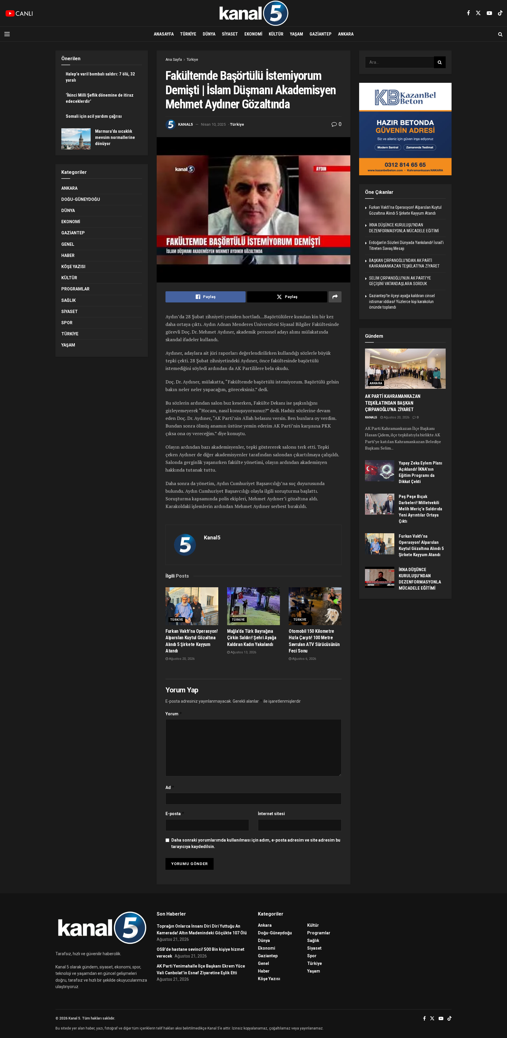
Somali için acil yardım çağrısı (94, 116)
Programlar (75, 289)
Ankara (346, 34)
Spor (66, 322)
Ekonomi (253, 34)
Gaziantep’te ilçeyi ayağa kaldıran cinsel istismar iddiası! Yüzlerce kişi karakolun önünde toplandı (402, 301)
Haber (68, 255)
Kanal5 (185, 124)
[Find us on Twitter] (478, 13)
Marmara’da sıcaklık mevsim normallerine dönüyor (115, 137)
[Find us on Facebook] (468, 13)
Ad (170, 787)
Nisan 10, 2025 (213, 124)
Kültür (276, 34)
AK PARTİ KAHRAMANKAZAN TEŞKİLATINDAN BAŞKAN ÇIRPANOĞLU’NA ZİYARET (392, 402)
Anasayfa (164, 34)
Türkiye (188, 34)
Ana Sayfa (173, 60)
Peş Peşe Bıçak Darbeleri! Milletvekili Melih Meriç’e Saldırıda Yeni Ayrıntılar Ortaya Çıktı (420, 509)
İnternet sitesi (271, 813)
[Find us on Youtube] (489, 13)
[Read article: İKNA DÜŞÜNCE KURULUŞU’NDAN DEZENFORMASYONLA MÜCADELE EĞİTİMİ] (379, 577)
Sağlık (68, 300)
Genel (67, 244)
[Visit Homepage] (253, 13)
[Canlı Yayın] (19, 13)
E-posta (175, 813)
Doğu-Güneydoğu (80, 199)
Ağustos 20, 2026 (181, 659)
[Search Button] (500, 34)
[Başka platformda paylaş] (335, 296)
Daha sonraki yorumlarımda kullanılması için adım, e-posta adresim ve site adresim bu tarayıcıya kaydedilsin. (255, 843)
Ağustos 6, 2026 (303, 659)
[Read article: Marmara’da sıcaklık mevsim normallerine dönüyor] (76, 138)
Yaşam (296, 34)
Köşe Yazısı (73, 266)
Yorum (173, 713)
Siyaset (230, 34)
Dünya (209, 34)
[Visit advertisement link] (405, 129)
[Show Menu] (7, 34)
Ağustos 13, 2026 (243, 652)
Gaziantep (321, 34)
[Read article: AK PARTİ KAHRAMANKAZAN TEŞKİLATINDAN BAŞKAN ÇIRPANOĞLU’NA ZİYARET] (405, 369)
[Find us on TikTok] (500, 13)
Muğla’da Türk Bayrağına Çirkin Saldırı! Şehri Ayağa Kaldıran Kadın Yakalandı (251, 637)
